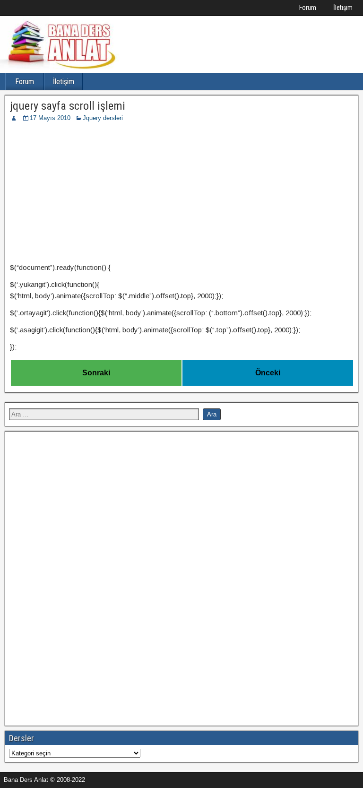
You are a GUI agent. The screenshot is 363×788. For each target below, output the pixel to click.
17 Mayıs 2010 (50, 117)
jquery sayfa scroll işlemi (67, 106)
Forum (307, 7)
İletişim (343, 7)
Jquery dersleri (103, 117)
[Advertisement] (181, 194)
